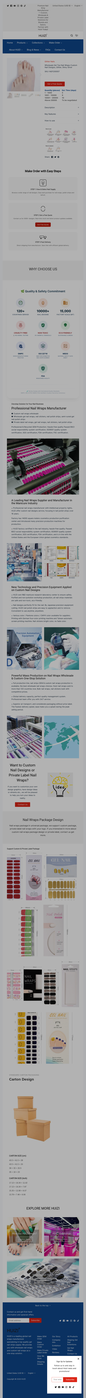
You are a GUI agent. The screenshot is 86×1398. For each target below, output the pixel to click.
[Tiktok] (73, 1387)
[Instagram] (66, 1387)
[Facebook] (59, 1387)
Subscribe (70, 1379)
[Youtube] (63, 1387)
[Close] (78, 1359)
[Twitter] (56, 1387)
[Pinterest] (70, 1387)
